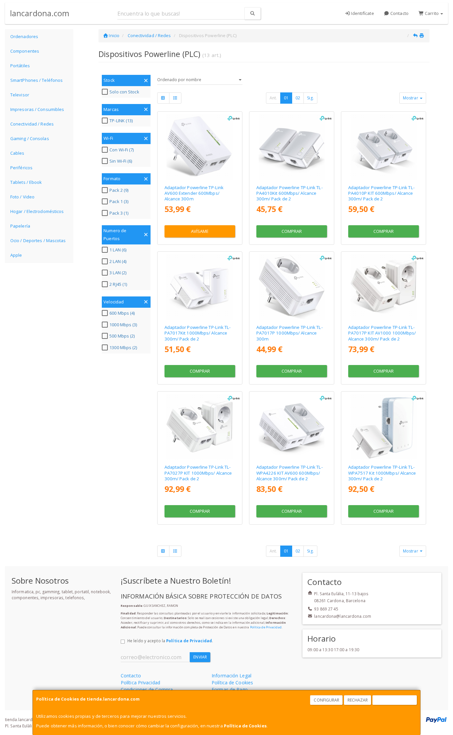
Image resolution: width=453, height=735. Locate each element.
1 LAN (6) (117, 250)
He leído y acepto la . (170, 640)
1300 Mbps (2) (123, 347)
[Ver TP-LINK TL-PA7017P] (291, 287)
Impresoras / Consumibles (37, 109)
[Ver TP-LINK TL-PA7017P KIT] (383, 287)
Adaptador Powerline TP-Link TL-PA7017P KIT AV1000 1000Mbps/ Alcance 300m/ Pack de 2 (382, 333)
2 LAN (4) (117, 261)
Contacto (399, 13)
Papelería (20, 226)
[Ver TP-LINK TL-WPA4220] (199, 147)
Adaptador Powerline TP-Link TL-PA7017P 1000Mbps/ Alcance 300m (289, 333)
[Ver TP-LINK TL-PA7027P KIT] (199, 426)
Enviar (200, 657)
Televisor (19, 95)
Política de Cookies (245, 726)
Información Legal (231, 675)
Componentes (24, 51)
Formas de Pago (230, 689)
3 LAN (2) (117, 273)
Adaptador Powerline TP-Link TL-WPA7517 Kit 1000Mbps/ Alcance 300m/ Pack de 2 (382, 473)
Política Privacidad (140, 682)
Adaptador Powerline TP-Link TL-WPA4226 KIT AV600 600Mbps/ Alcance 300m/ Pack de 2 (289, 473)
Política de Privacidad (266, 627)
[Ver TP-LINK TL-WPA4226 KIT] (291, 426)
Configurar (326, 700)
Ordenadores (24, 36)
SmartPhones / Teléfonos (36, 80)
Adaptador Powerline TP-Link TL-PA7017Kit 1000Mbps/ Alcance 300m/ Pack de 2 (197, 333)
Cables (17, 153)
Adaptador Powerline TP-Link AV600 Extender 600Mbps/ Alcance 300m (194, 193)
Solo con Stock (124, 92)
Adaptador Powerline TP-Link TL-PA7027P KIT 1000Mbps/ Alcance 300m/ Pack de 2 (198, 473)
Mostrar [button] (411, 98)
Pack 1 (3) (118, 201)
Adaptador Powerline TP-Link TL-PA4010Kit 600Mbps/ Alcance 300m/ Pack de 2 (289, 193)
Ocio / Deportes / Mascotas (38, 240)
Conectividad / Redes (32, 124)
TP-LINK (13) (121, 121)
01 (286, 98)
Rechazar (358, 700)
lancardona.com (39, 13)
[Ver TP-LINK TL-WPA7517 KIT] (383, 426)
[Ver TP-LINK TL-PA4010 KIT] (291, 147)
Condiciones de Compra (147, 689)
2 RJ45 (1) (118, 284)
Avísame (200, 231)
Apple (16, 255)
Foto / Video (22, 197)
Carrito (432, 13)
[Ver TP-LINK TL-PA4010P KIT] (383, 147)
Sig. (310, 98)
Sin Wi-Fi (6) (120, 161)
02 (297, 98)
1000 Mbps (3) (123, 325)
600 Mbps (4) (122, 313)
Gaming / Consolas (29, 138)
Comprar (292, 231)
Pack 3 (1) (118, 213)
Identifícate (362, 13)
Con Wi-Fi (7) (121, 150)
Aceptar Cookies (395, 700)
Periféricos (21, 168)
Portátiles (20, 66)
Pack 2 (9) (118, 190)
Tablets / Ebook (26, 182)
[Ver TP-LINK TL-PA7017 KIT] (199, 287)
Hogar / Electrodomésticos (37, 211)
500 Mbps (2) (122, 336)
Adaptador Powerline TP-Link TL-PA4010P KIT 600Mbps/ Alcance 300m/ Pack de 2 (381, 193)
